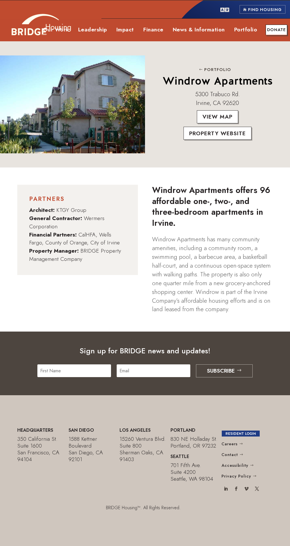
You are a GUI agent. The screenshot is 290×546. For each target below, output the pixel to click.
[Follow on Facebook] (236, 489)
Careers (229, 444)
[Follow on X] (257, 489)
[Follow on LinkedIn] (225, 489)
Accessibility (234, 465)
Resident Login (240, 433)
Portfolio (217, 69)
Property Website (217, 133)
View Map (217, 117)
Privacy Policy (236, 476)
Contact (229, 454)
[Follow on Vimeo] (246, 489)
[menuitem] (225, 9)
